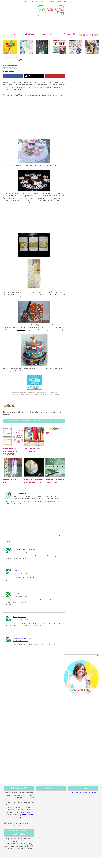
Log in (74, 861)
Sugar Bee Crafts (51, 12)
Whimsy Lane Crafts (35, 200)
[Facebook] (80, 34)
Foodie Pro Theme (43, 861)
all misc (10, 60)
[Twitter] (83, 34)
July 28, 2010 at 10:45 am (20, 596)
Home (5, 60)
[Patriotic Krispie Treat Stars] (55, 467)
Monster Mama (52, 165)
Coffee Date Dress (9, 480)
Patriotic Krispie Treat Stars (54, 480)
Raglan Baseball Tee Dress (33, 449)
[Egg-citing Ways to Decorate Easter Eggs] (75, 47)
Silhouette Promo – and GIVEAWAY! (10, 451)
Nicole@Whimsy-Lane (19, 617)
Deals (48, 433)
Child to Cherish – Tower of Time (33, 480)
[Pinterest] (87, 34)
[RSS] (93, 34)
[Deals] (55, 429)
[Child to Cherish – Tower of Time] (34, 467)
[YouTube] (96, 34)
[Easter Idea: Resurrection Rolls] (92, 47)
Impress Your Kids (54, 294)
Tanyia (15, 570)
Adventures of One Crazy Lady (14, 196)
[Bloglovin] (95, 34)
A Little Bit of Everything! (20, 638)
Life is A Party (18, 95)
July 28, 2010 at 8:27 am (20, 552)
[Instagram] (90, 34)
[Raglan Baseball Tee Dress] (34, 436)
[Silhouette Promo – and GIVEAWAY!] (13, 436)
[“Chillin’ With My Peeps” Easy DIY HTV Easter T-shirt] (26, 47)
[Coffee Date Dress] (13, 467)
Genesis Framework (57, 861)
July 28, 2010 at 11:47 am (20, 620)
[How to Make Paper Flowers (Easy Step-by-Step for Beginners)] (10, 47)
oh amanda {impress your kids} (22, 549)
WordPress (67, 861)
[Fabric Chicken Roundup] (59, 47)
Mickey (15, 593)
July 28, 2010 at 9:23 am (20, 573)
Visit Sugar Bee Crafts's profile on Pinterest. (83, 793)
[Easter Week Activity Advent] (43, 47)
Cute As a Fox (21, 330)
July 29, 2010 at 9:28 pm (20, 641)
